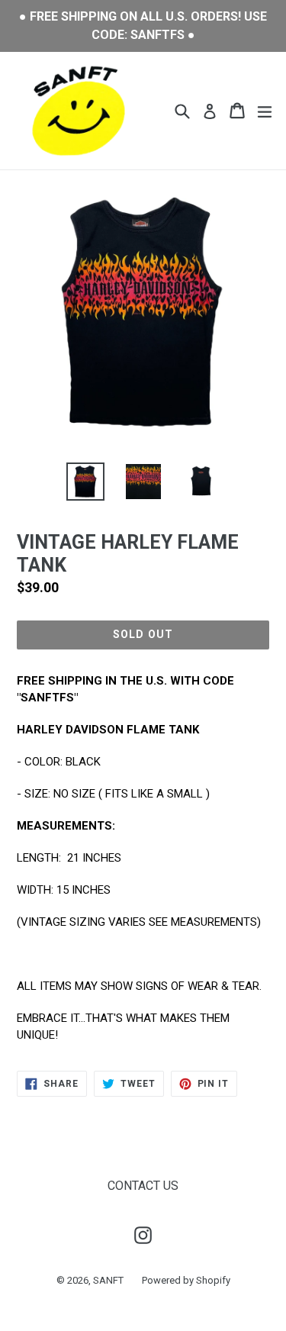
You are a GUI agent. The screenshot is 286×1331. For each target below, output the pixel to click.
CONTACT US (143, 1185)
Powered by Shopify (186, 1280)
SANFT (108, 1280)
